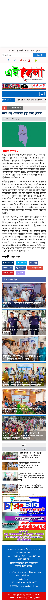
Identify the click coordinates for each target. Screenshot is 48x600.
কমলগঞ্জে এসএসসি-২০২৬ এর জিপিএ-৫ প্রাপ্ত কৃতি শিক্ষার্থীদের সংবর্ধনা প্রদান (23, 357)
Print (21, 273)
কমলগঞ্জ (13, 108)
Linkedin (8, 268)
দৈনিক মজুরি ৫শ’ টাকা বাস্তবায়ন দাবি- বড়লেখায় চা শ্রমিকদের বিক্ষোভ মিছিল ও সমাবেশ (30, 455)
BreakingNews (34, 597)
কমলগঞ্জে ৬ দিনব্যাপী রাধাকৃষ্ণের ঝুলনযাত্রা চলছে (22, 304)
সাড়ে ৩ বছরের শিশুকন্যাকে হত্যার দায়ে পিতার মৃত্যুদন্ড (23, 331)
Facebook (8, 263)
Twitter (22, 263)
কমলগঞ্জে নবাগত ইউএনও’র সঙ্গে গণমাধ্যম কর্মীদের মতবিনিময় (22, 410)
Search (39, 55)
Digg (34, 263)
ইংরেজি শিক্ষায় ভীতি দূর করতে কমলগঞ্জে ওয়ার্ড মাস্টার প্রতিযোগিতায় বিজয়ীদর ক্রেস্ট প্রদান (24, 384)
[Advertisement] (24, 24)
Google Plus (36, 268)
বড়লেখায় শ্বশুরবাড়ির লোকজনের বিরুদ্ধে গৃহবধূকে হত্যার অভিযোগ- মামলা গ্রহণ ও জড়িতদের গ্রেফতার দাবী (31, 476)
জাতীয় (19, 108)
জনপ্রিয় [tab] (24, 449)
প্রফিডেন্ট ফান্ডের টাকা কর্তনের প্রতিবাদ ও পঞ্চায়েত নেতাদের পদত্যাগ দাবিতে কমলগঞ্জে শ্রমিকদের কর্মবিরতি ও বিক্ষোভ (23, 436)
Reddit (21, 268)
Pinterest (9, 273)
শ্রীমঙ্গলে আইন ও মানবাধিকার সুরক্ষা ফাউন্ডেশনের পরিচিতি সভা (30, 486)
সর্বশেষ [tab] (24, 445)
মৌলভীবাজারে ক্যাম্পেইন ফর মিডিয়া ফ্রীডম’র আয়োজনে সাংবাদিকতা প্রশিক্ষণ (29, 465)
